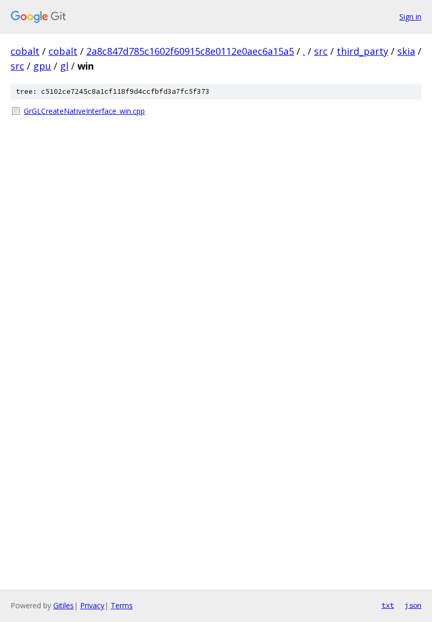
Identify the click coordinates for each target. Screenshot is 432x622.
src (321, 51)
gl (64, 66)
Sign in (410, 17)
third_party (362, 51)
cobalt (25, 51)
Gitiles (63, 605)
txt (387, 605)
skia (406, 51)
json (413, 605)
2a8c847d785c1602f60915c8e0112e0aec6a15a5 (190, 51)
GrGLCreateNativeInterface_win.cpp (84, 111)
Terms (122, 605)
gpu (42, 66)
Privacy (92, 605)
